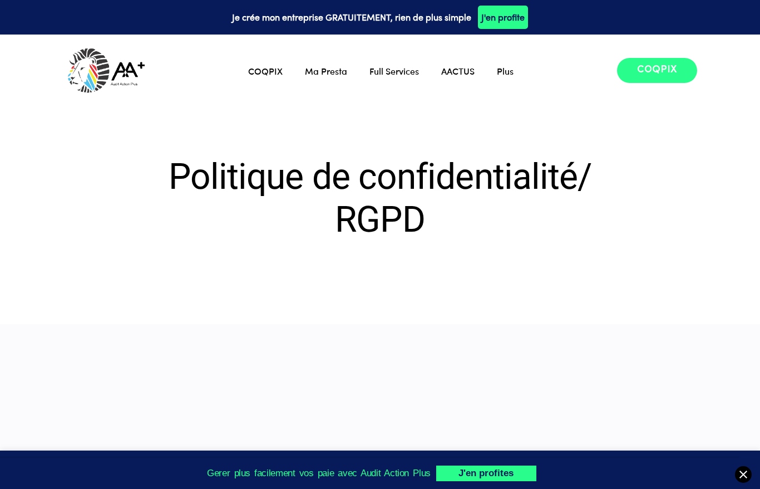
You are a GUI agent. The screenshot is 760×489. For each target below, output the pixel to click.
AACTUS (458, 70)
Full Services (394, 70)
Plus (505, 70)
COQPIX (265, 70)
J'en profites (486, 473)
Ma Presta (326, 70)
